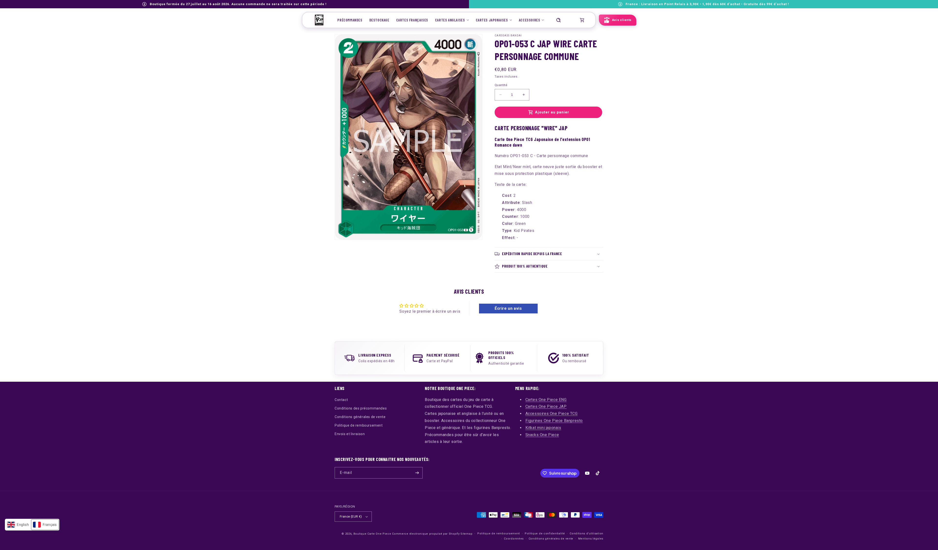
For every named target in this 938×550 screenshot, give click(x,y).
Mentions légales (590, 538)
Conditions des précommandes (361, 408)
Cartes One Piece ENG (546, 399)
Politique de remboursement (359, 425)
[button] (452, 20)
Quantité (501, 85)
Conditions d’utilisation (586, 533)
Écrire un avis (508, 308)
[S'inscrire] (417, 473)
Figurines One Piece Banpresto (554, 420)
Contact (341, 400)
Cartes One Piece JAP (546, 406)
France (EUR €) (351, 516)
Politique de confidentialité (545, 533)
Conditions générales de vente (360, 417)
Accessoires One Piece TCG (551, 413)
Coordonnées (514, 538)
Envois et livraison (350, 434)
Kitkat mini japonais (543, 427)
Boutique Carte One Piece (372, 533)
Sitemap (466, 533)
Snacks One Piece (542, 434)
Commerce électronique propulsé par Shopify (425, 533)
